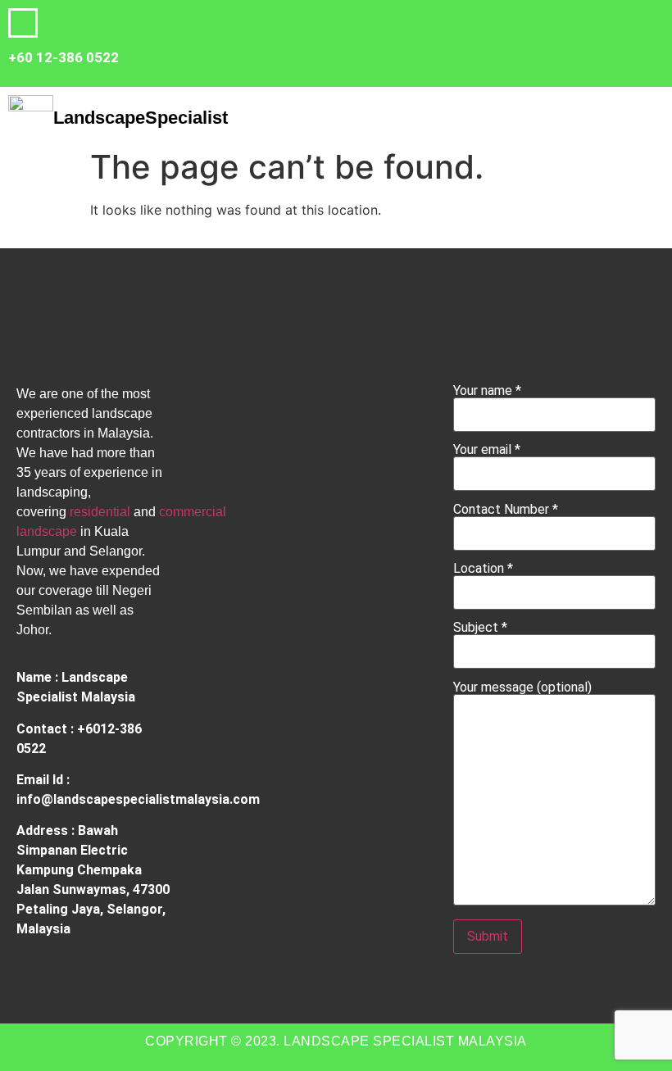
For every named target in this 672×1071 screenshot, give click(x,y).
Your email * (486, 450)
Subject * (480, 628)
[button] (428, 114)
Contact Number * (505, 510)
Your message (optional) (522, 688)
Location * (483, 569)
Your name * (487, 391)
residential (100, 512)
